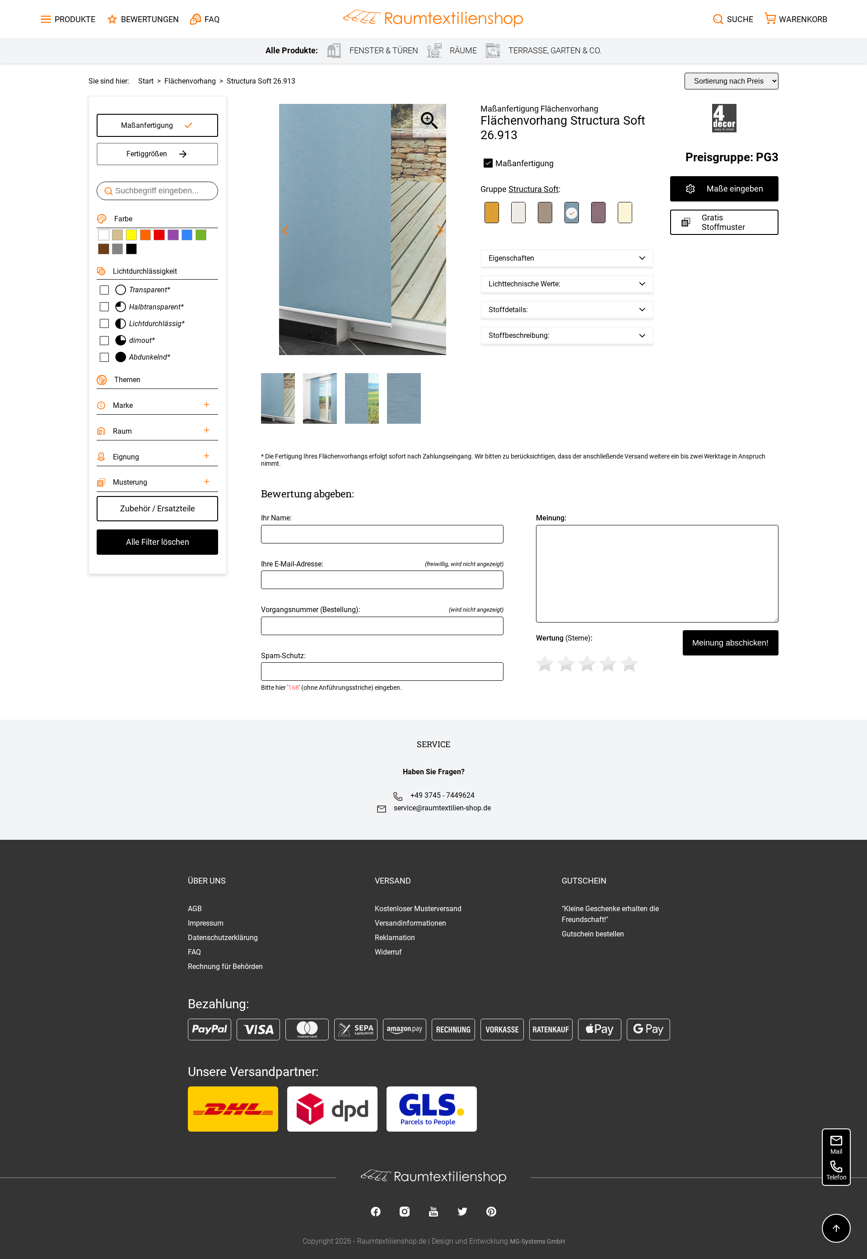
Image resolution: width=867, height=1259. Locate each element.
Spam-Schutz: (331, 671)
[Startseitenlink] (433, 19)
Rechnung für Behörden (225, 966)
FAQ (194, 952)
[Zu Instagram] (404, 1212)
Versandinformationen (410, 923)
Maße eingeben (735, 188)
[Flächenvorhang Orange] (145, 234)
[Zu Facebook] (375, 1212)
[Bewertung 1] (545, 663)
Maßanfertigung (147, 125)
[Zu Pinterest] (491, 1212)
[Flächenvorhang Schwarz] (131, 248)
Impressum (206, 923)
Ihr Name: (276, 518)
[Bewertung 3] (587, 663)
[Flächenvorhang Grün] (201, 234)
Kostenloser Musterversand (418, 908)
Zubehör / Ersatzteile (157, 508)
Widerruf (388, 952)
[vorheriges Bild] (285, 230)
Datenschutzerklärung (223, 937)
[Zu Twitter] (462, 1212)
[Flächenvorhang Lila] (173, 234)
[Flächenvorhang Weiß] (103, 234)
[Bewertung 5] (629, 663)
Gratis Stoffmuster (723, 222)
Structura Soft (533, 189)
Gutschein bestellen (593, 934)
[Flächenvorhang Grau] (117, 248)
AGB (195, 908)
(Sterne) (564, 638)
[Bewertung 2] (566, 663)
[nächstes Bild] (440, 230)
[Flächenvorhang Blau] (187, 234)
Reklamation (395, 937)
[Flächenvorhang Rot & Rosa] (159, 234)
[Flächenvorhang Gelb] (131, 234)
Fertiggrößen (146, 154)
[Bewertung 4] (608, 663)
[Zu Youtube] (433, 1212)
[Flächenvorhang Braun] (103, 248)
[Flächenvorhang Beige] (117, 234)
